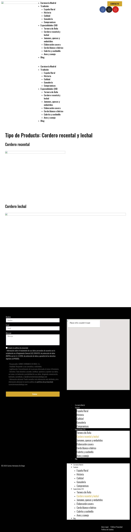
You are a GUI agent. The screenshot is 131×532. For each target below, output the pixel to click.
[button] (49, 63)
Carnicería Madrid (48, 2)
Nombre (8, 317)
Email (7, 325)
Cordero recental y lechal (88, 436)
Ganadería (48, 18)
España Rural (49, 9)
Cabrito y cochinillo (52, 50)
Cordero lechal (15, 206)
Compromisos (50, 22)
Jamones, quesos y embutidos (52, 39)
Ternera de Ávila (51, 28)
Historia (47, 12)
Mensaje (8, 333)
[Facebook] (103, 9)
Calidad (47, 15)
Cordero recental (17, 144)
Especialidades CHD (49, 25)
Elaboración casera (52, 44)
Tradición (45, 6)
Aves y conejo (50, 54)
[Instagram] (109, 9)
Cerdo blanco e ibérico (53, 47)
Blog (42, 57)
